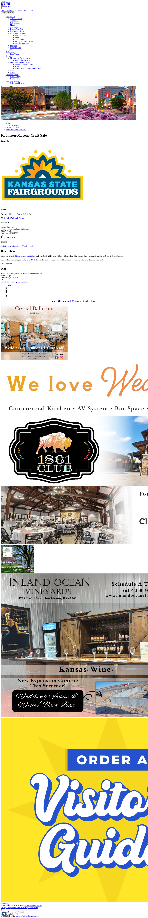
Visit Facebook (27, 246)
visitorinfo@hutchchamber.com (27, 916)
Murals (12, 25)
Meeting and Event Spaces (20, 58)
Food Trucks (14, 54)
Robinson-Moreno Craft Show (24, 256)
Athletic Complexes (22, 44)
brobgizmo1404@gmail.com (11, 246)
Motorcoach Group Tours (19, 62)
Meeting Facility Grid (23, 60)
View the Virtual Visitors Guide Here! (74, 301)
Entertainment (15, 23)
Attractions (14, 21)
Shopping (13, 46)
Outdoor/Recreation (17, 33)
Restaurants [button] (10, 52)
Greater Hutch (22, 10)
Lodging (9, 50)
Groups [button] (8, 56)
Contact (31, 10)
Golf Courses (20, 39)
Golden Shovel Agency (33, 906)
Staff (15, 10)
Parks (17, 37)
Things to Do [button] (10, 17)
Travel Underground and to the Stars (28, 68)
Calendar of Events (17, 83)
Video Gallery (15, 77)
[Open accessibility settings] (4, 914)
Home (14, 908)
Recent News (15, 79)
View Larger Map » (8, 282)
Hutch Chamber (7, 10)
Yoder (17, 66)
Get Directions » (8, 237)
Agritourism (14, 27)
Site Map (25, 908)
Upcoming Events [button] (12, 81)
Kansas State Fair (16, 29)
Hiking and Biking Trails (24, 41)
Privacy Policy (6, 908)
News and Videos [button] (12, 75)
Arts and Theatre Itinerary (24, 64)
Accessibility (33, 908)
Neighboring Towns (17, 31)
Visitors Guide (15, 48)
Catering (13, 73)
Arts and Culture (16, 19)
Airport (12, 71)
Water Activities (20, 35)
